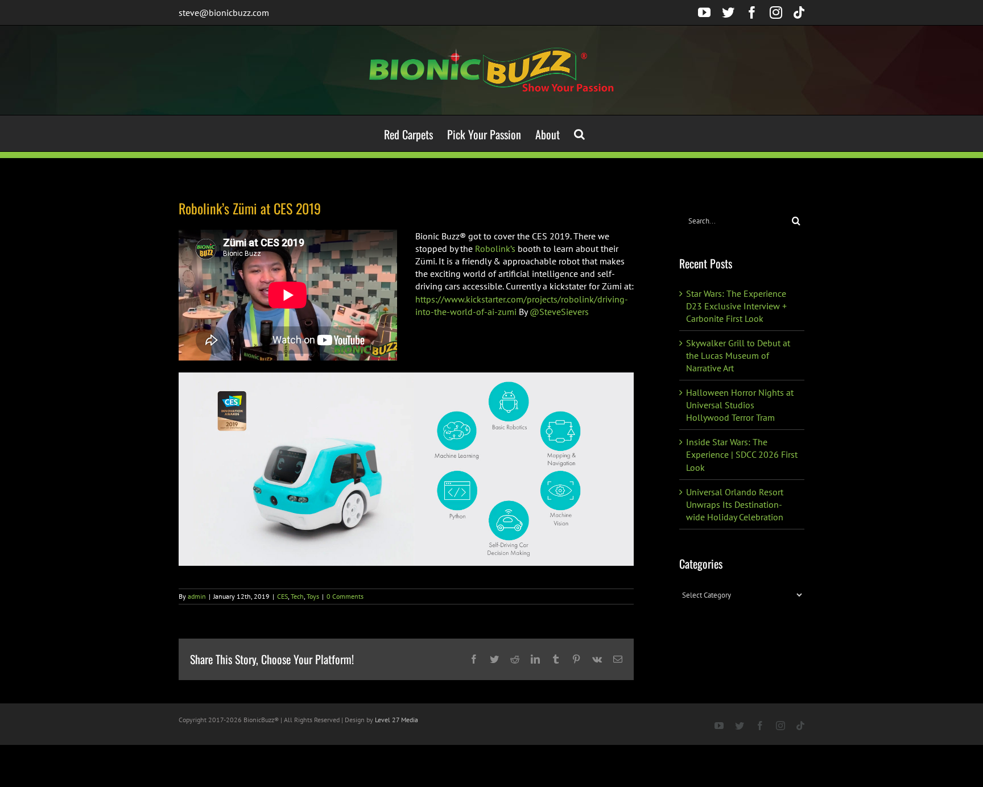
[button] (579, 133)
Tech (297, 596)
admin (197, 596)
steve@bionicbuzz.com (224, 12)
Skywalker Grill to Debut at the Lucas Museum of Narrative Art (738, 355)
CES (282, 596)
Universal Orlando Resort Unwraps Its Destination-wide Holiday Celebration (734, 504)
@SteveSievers (559, 311)
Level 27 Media (396, 719)
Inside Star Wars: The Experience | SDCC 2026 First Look (742, 454)
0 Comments (345, 596)
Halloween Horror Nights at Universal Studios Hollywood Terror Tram (740, 405)
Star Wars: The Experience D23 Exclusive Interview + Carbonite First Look (736, 306)
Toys (313, 596)
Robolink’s (495, 248)
